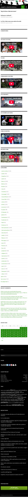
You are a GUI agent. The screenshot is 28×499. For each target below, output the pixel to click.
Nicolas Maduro (8, 400)
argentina (8, 390)
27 (14, 336)
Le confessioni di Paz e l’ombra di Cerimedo (10, 432)
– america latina (4, 171)
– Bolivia (3, 183)
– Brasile (3, 186)
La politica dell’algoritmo (6, 472)
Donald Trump (15, 394)
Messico (2, 399)
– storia (2, 268)
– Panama (3, 245)
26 (10, 336)
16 (25, 332)
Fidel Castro (14, 395)
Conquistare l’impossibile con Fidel (8, 456)
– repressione (4, 255)
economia (22, 394)
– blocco (3, 181)
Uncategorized (4, 281)
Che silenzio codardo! (5, 467)
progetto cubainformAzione (9, 7)
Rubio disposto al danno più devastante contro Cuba (12, 441)
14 (17, 332)
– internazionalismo (5, 230)
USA (7, 405)
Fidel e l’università (5, 454)
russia (13, 402)
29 (21, 336)
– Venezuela (3, 271)
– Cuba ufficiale (4, 196)
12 (10, 332)
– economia (3, 207)
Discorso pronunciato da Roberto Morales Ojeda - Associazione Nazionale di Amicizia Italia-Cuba (12, 297)
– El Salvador (3, 212)
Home (2, 349)
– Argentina (3, 176)
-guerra (2, 276)
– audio (2, 178)
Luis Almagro (15, 397)
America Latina (3, 390)
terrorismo (3, 405)
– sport (2, 266)
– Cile (2, 189)
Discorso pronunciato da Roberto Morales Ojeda (14, 298)
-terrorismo (3, 279)
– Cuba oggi (3, 194)
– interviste (3, 232)
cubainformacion (6, 394)
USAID (10, 405)
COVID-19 (18, 392)
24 (2, 336)
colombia (3, 392)
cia (26, 390)
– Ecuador (3, 209)
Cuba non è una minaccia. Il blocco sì (9, 469)
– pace (2, 243)
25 (6, 336)
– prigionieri (3, 250)
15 (21, 332)
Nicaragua (2, 400)
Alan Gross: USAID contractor (11, 310)
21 (17, 334)
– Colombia (3, 191)
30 (25, 336)
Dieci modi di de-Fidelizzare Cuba (8, 451)
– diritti (2, 204)
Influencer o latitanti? (6, 15)
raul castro (10, 402)
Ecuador (25, 394)
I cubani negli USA (5, 438)
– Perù (2, 248)
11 (6, 332)
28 (17, 336)
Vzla (22, 405)
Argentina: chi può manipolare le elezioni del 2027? (12, 474)
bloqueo (17, 390)
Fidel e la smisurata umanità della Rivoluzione (14, 293)
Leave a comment (9, 17)
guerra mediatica (4, 397)
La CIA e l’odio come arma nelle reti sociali (11, 21)
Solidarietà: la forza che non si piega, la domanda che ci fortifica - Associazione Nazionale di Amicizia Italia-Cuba (14, 302)
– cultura (3, 201)
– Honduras (3, 225)
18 (6, 334)
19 (10, 334)
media (24, 397)
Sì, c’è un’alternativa (5, 418)
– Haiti (2, 222)
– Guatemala (3, 219)
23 (25, 334)
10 (2, 332)
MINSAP (20, 399)
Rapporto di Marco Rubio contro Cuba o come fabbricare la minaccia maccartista (14, 316)
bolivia (20, 390)
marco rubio (20, 397)
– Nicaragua (3, 240)
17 (2, 334)
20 (14, 334)
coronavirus (10, 392)
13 (14, 332)
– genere (3, 214)
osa (23, 400)
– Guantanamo (4, 217)
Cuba (23, 392)
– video (2, 273)
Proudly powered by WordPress (7, 495)
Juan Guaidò (9, 397)
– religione (3, 253)
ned (24, 399)
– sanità (2, 258)
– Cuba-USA (3, 199)
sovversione (21, 402)
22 (21, 334)
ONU (20, 400)
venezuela (16, 405)
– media (2, 235)
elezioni (2, 395)
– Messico (3, 237)
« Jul (2, 340)
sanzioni (16, 402)
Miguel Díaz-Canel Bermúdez (10, 399)
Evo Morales (6, 395)
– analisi (2, 173)
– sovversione (4, 263)
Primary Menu (26, 7)
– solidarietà (3, 261)
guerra (21, 395)
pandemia (4, 402)
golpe (18, 395)
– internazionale (4, 227)
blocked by (14, 488)
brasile (23, 390)
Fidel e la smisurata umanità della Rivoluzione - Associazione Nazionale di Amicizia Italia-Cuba (11, 292)
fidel (9, 395)
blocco (12, 390)
